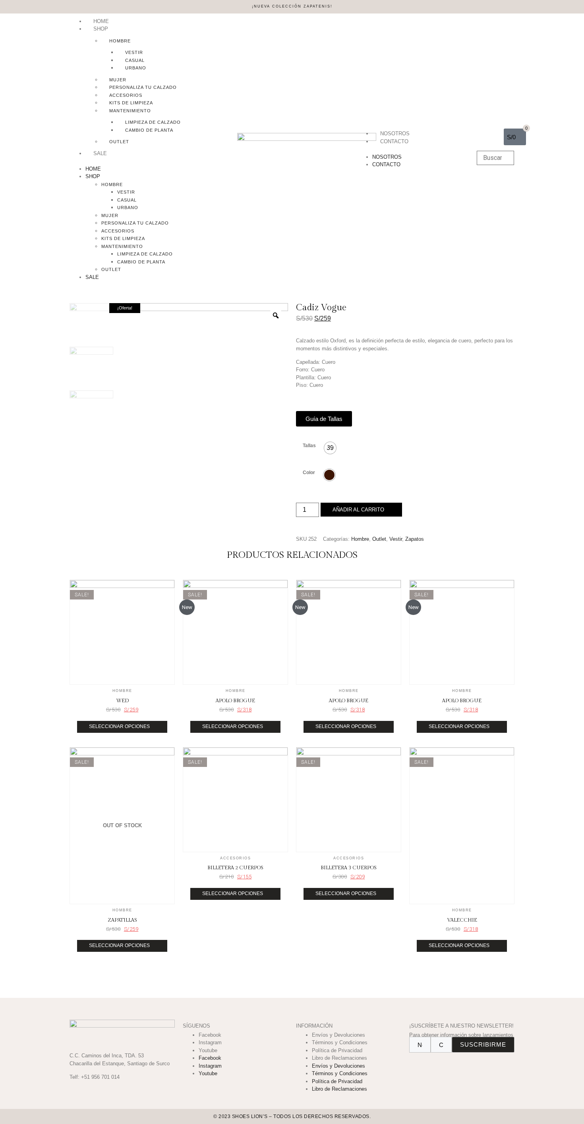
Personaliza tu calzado (143, 87)
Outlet (119, 141)
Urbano (135, 67)
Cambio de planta (149, 130)
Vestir (134, 52)
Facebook (210, 1035)
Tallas (309, 445)
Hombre (120, 40)
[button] (149, 161)
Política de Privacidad (337, 1050)
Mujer (117, 79)
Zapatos (414, 539)
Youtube (208, 1050)
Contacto (394, 141)
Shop (100, 29)
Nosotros (395, 133)
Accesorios (125, 95)
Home (101, 21)
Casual (135, 60)
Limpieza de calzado (153, 122)
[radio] (330, 448)
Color (309, 472)
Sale (100, 153)
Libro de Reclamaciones (339, 1058)
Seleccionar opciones (119, 726)
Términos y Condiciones (339, 1042)
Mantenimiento (130, 110)
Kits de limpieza (131, 102)
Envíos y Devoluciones (338, 1035)
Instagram (210, 1042)
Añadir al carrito (358, 510)
